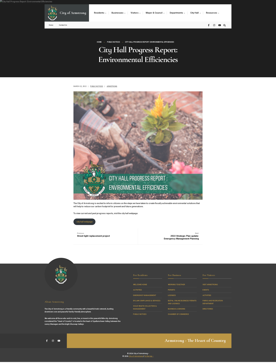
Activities (137, 290)
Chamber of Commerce (178, 314)
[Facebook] (209, 24)
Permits (171, 290)
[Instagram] (214, 24)
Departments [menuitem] (176, 13)
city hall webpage (84, 222)
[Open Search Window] (224, 24)
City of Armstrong (136, 356)
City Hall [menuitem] (194, 13)
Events (206, 290)
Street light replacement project (93, 234)
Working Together (176, 284)
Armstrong (112, 86)
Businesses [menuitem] (117, 13)
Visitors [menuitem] (134, 13)
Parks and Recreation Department (213, 302)
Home (51, 25)
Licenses (172, 295)
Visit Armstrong (210, 284)
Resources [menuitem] (211, 13)
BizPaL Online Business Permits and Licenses (182, 302)
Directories (208, 309)
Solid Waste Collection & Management (145, 307)
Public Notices (113, 42)
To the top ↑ (149, 356)
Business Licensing (176, 309)
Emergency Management (144, 295)
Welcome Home (140, 284)
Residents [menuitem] (99, 13)
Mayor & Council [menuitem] (154, 13)
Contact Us (63, 25)
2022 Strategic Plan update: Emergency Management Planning (181, 236)
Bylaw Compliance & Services (146, 301)
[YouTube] (219, 24)
